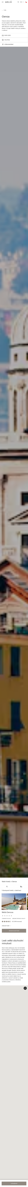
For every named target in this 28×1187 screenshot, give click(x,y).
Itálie (5, 10)
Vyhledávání (14, 1183)
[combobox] (22, 2)
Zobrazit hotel (5, 925)
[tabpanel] (14, 913)
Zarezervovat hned (14, 930)
